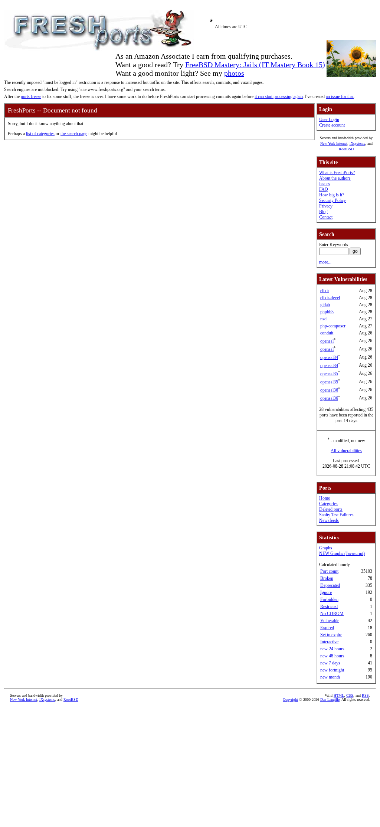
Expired (327, 627)
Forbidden (329, 599)
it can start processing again (279, 96)
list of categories (40, 133)
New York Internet (333, 143)
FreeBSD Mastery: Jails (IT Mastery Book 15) (255, 65)
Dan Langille (330, 699)
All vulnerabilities (346, 450)
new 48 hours (332, 655)
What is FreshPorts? (337, 172)
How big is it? (331, 194)
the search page (73, 133)
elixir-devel (330, 297)
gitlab (325, 304)
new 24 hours (332, 648)
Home (324, 498)
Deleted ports (331, 509)
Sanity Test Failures (336, 514)
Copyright (290, 699)
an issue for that (340, 96)
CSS (349, 695)
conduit (326, 333)
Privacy (325, 206)
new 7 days (330, 663)
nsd (323, 318)
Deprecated (330, 585)
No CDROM (332, 613)
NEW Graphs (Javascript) (342, 553)
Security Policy (332, 200)
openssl (327, 341)
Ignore (326, 592)
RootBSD (346, 149)
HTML (339, 695)
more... (325, 262)
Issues (324, 183)
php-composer (332, 325)
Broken (326, 578)
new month (330, 677)
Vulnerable (329, 620)
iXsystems (357, 143)
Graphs (325, 547)
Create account (332, 125)
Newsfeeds (329, 520)
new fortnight (332, 670)
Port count (329, 571)
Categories (328, 503)
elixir (324, 290)
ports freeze (31, 96)
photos (234, 73)
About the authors (335, 178)
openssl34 (329, 357)
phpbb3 (327, 311)
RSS (365, 695)
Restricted (329, 606)
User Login (329, 119)
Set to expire (331, 634)
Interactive (329, 641)
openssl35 (329, 373)
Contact (325, 217)
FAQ (323, 189)
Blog (323, 211)
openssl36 (329, 390)
